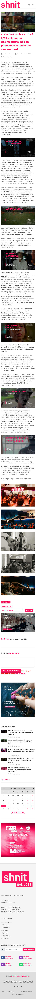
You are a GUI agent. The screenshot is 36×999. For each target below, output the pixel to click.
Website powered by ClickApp (20, 976)
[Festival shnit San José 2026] (18, 623)
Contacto (6, 938)
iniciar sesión (20, 673)
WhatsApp (6, 602)
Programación (7, 922)
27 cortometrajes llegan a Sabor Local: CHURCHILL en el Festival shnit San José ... (21, 760)
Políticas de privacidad (26, 981)
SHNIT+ (5, 933)
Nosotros (6, 925)
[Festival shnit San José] (11, 4)
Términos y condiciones (10, 981)
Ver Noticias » (5, 779)
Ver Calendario (18, 812)
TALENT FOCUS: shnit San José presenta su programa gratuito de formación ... (19, 769)
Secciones (6, 928)
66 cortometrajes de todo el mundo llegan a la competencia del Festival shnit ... (20, 742)
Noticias (5, 930)
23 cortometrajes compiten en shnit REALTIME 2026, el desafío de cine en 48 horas (20, 732)
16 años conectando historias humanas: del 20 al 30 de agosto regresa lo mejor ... (21, 751)
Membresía (6, 936)
